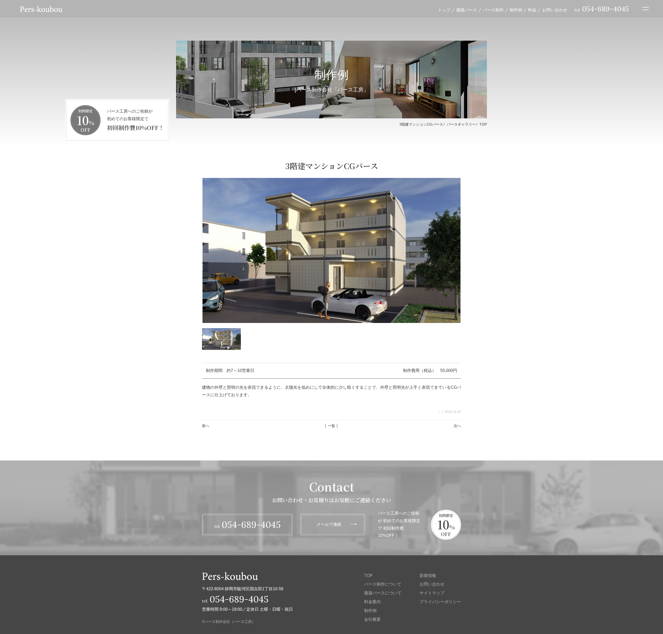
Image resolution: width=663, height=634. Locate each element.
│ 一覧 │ (331, 426)
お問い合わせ (554, 9)
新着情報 (428, 575)
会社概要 (372, 619)
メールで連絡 (328, 524)
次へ (457, 426)
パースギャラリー (461, 124)
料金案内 (372, 602)
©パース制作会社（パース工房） (228, 621)
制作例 (516, 9)
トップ (444, 9)
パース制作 (493, 9)
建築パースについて (382, 593)
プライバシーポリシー (440, 602)
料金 (532, 9)
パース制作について (382, 584)
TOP (483, 124)
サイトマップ (432, 593)
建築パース (466, 9)
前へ (205, 426)
